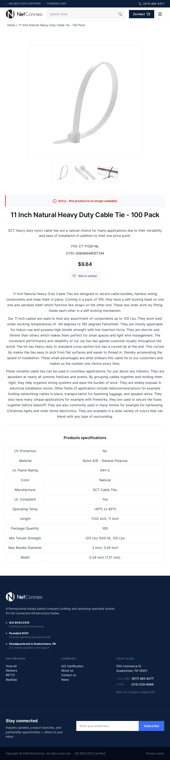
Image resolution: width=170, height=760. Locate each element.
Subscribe (151, 726)
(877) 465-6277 (143, 678)
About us (67, 670)
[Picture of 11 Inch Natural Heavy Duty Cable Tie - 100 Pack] (62, 172)
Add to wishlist (87, 276)
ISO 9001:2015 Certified (90, 753)
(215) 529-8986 (142, 684)
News (65, 679)
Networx (11, 670)
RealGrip (11, 679)
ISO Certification (72, 666)
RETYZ (10, 675)
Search (120, 14)
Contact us (68, 675)
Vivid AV (11, 666)
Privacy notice (155, 753)
